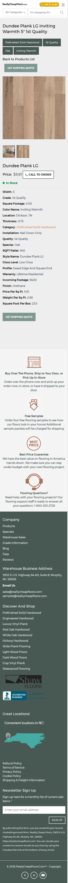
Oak (7, 50)
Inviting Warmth (26, 50)
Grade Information (15, 543)
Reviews (8, 559)
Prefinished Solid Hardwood (36, 227)
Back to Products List (19, 59)
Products (9, 526)
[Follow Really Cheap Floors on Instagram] (34, 875)
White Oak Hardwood (17, 635)
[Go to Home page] (15, 4)
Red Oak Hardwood (16, 629)
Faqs (6, 554)
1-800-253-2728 (44, 505)
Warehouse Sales (14, 537)
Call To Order (51, 4)
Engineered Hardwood (18, 618)
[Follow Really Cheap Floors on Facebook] (24, 875)
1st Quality (52, 42)
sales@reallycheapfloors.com (22, 592)
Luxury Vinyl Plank (15, 624)
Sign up (57, 820)
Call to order (39, 174)
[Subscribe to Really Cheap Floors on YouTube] (43, 875)
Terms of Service (13, 767)
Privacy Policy (12, 771)
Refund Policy (12, 763)
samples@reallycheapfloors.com (25, 596)
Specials (8, 531)
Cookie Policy (12, 776)
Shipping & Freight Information (24, 780)
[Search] (62, 12)
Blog (6, 548)
